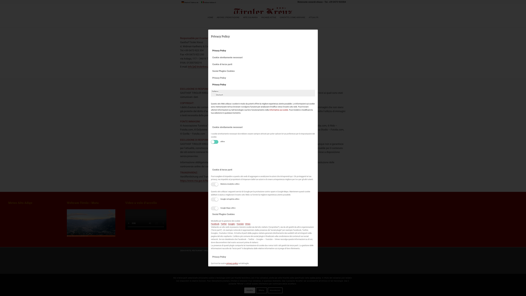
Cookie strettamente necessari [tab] (227, 57)
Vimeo (247, 224)
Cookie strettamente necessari (227, 127)
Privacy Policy (219, 84)
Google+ (231, 224)
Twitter (224, 224)
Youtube (240, 224)
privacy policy (232, 263)
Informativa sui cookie (278, 110)
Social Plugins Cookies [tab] (223, 71)
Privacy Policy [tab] (219, 50)
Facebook (215, 224)
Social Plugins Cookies (223, 214)
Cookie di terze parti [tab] (222, 64)
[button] (215, 91)
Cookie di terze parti (222, 169)
